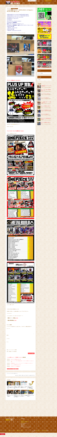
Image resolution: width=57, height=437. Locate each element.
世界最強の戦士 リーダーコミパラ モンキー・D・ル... (46, 86)
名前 (8, 335)
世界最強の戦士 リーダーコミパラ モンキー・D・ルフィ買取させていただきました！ (22, 363)
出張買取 (29, 3)
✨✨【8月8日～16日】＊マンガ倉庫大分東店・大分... (46, 102)
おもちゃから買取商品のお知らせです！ (16, 364)
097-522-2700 (23, 422)
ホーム (6, 430)
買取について (23, 3)
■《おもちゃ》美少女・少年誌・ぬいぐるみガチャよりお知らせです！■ (24, 375)
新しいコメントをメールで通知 (12, 349)
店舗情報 (10, 430)
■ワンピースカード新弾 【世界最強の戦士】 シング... (46, 90)
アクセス (42, 3)
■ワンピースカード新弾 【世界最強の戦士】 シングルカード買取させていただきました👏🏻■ (22, 361)
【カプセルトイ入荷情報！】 (45, 114)
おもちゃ (20, 357)
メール (8, 338)
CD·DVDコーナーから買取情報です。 (16, 366)
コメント (8, 328)
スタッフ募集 (35, 3)
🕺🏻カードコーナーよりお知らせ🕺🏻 (45, 93)
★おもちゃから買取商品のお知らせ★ (16, 359)
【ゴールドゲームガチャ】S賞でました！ (12, 373)
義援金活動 (18, 430)
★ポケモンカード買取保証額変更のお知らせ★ (46, 119)
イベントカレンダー (48, 3)
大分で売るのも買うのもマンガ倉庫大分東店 (41, 430)
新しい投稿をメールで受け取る (12, 351)
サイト (8, 341)
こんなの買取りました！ (11, 357)
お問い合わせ (48, 0)
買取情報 (17, 357)
